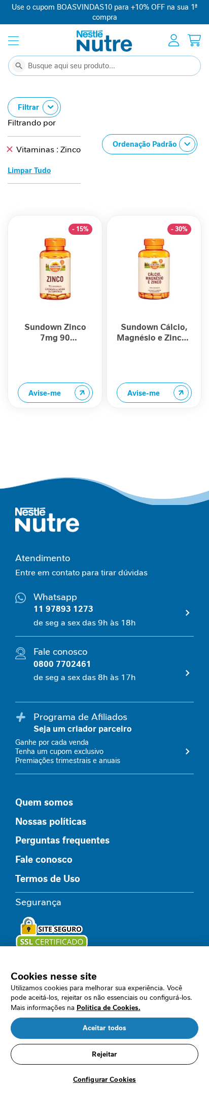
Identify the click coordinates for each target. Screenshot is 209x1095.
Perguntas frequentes (62, 840)
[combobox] (104, 66)
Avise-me (44, 393)
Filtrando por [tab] (32, 122)
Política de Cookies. (109, 1007)
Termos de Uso (47, 879)
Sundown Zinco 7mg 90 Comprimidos (55, 332)
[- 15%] (55, 315)
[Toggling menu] (13, 40)
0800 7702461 (62, 664)
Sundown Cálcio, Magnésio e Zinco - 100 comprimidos (154, 332)
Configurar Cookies (104, 1079)
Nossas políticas (50, 821)
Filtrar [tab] (28, 107)
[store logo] (104, 41)
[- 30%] (154, 315)
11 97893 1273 (63, 609)
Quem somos (44, 802)
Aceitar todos (105, 1028)
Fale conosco (44, 859)
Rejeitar (104, 1054)
